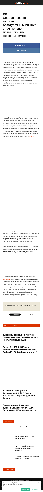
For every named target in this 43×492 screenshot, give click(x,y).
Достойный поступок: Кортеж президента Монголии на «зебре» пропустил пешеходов (20, 337)
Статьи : (2, 482)
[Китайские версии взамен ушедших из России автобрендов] (8, 458)
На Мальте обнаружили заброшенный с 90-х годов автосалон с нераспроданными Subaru (19, 394)
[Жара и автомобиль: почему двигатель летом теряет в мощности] (8, 447)
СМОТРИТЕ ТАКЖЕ (11, 325)
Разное (5, 14)
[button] (40, 2)
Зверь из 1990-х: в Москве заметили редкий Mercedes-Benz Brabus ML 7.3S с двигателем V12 (20, 349)
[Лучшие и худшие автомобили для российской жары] (8, 438)
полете (31, 136)
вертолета (6, 279)
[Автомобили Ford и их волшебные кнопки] (8, 428)
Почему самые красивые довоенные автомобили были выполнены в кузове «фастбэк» (19, 408)
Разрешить (25, 489)
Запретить (35, 489)
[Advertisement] (21, 170)
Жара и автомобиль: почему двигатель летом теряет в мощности (24, 448)
